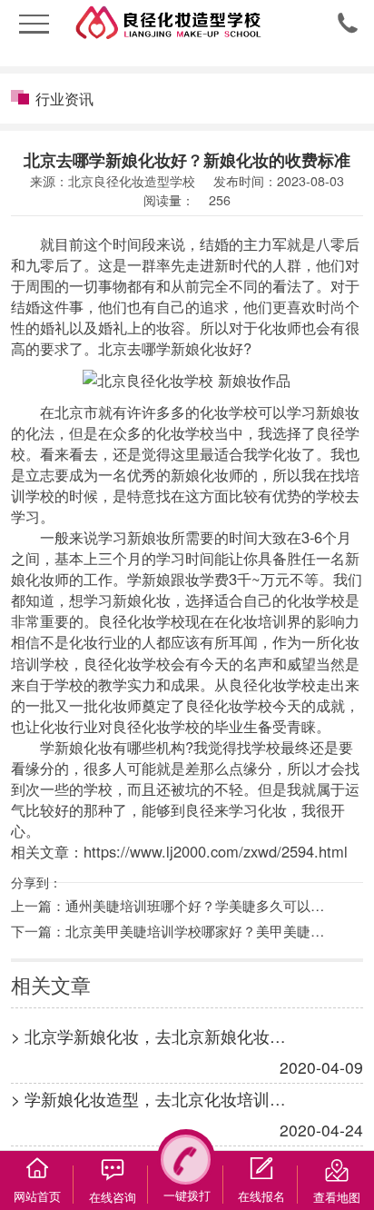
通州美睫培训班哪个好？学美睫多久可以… (194, 905)
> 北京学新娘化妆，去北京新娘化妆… (148, 1036)
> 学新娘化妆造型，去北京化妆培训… (148, 1098)
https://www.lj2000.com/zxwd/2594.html (216, 851)
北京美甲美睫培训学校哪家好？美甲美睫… (194, 930)
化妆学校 (229, 411)
